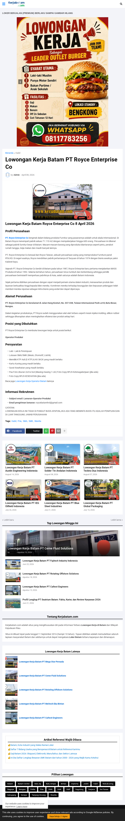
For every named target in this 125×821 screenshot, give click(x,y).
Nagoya (10, 789)
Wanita (37, 421)
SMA (25, 421)
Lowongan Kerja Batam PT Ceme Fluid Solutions (40, 548)
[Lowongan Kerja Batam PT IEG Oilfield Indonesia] (23, 489)
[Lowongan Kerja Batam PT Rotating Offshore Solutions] (13, 577)
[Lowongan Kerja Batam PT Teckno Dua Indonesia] (102, 454)
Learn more (21, 806)
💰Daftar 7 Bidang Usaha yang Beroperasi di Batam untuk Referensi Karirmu (44, 749)
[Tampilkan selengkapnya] (64, 431)
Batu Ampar (51, 784)
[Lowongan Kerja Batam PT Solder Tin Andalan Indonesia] (63, 454)
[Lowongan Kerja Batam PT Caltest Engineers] (13, 590)
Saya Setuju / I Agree (59, 816)
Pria (19, 421)
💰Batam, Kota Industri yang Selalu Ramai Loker (31, 745)
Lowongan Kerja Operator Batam (31, 381)
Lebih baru (9, 520)
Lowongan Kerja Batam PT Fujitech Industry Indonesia (50, 560)
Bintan (63, 784)
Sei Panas (104, 789)
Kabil (18, 153)
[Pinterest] (52, 431)
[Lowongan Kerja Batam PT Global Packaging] (102, 489)
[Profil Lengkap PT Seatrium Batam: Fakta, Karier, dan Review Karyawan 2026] (13, 603)
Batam (10, 784)
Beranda (9, 153)
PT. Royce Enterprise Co (16, 238)
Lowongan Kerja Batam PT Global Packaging (98, 505)
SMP (68, 789)
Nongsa (22, 789)
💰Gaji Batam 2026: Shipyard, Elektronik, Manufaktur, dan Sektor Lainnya (42, 753)
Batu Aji (37, 784)
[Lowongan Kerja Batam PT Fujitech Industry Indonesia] (13, 564)
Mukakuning (108, 784)
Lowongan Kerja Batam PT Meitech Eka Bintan (41, 704)
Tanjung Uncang (39, 795)
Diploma (74, 784)
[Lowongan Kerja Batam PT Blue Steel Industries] (63, 489)
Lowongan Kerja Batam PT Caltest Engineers (45, 586)
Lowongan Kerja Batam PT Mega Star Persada (41, 661)
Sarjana (91, 789)
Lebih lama (116, 520)
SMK (31, 421)
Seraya (24, 795)
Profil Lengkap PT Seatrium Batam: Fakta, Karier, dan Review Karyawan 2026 (62, 599)
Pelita (32, 789)
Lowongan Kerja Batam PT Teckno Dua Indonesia (98, 469)
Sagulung (79, 789)
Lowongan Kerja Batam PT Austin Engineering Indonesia (21, 469)
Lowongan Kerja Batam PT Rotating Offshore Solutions (51, 573)
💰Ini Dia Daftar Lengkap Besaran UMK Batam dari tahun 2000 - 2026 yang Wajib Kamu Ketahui (53, 758)
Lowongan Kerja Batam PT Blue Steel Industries (62, 505)
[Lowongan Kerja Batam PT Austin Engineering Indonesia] (23, 454)
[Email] (58, 431)
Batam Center (24, 784)
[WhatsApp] (46, 431)
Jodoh (86, 784)
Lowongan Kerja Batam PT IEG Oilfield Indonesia (22, 505)
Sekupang (11, 795)
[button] (3, 4)
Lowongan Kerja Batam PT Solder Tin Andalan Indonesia (61, 469)
